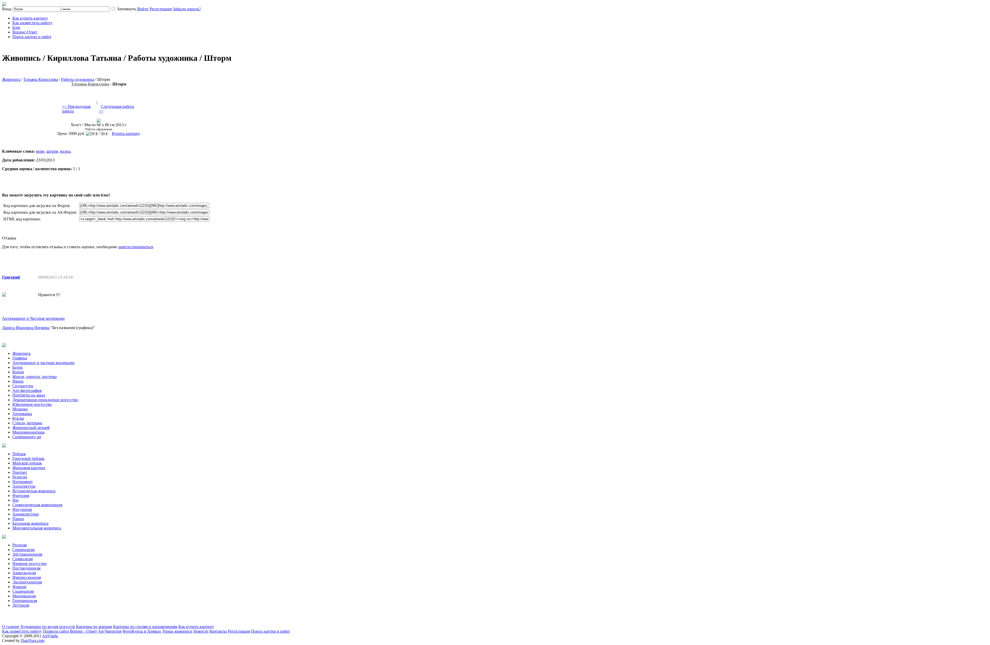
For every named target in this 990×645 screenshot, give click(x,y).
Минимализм (24, 596)
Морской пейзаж (27, 463)
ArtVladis (50, 636)
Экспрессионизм (27, 582)
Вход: (7, 9)
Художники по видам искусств (47, 626)
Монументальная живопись (36, 528)
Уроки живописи (177, 631)
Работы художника (77, 79)
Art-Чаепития (109, 631)
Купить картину (126, 133)
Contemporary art (26, 437)
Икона (17, 381)
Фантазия (20, 495)
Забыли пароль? (187, 9)
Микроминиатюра (28, 432)
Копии (18, 372)
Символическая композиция (37, 505)
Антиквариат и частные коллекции (43, 362)
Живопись (11, 79)
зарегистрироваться (135, 247)
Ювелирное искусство (32, 404)
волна (65, 151)
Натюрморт (22, 481)
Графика (19, 358)
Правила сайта (56, 631)
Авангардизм (24, 573)
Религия (19, 477)
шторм (52, 151)
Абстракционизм (27, 554)
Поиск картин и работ (31, 37)
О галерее (10, 626)
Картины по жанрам (94, 626)
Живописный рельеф (31, 427)
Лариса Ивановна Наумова (26, 327)
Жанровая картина (28, 468)
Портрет (19, 472)
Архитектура (23, 486)
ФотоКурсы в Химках (141, 631)
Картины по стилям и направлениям (145, 626)
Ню (15, 500)
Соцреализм (23, 591)
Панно (18, 519)
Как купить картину (30, 18)
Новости (201, 631)
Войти (142, 9)
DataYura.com (32, 640)
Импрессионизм (26, 577)
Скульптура (22, 386)
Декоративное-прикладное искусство (45, 400)
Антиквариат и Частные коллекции (33, 318)
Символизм (22, 559)
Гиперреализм (24, 600)
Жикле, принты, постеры (34, 376)
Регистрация (161, 9)
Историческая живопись (33, 491)
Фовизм (19, 586)
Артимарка (22, 413)
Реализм (19, 545)
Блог (16, 27)
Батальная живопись (30, 523)
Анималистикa (25, 514)
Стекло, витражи (27, 423)
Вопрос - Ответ (83, 631)
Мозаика (20, 409)
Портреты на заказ (28, 395)
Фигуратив (22, 509)
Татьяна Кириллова (40, 79)
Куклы (18, 418)
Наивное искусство (29, 563)
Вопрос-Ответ (24, 32)
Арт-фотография (27, 390)
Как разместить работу (32, 23)
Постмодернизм (26, 568)
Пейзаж (19, 454)
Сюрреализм (23, 549)
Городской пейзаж (28, 458)
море (40, 151)
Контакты (218, 631)
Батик (17, 367)
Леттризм (20, 605)
